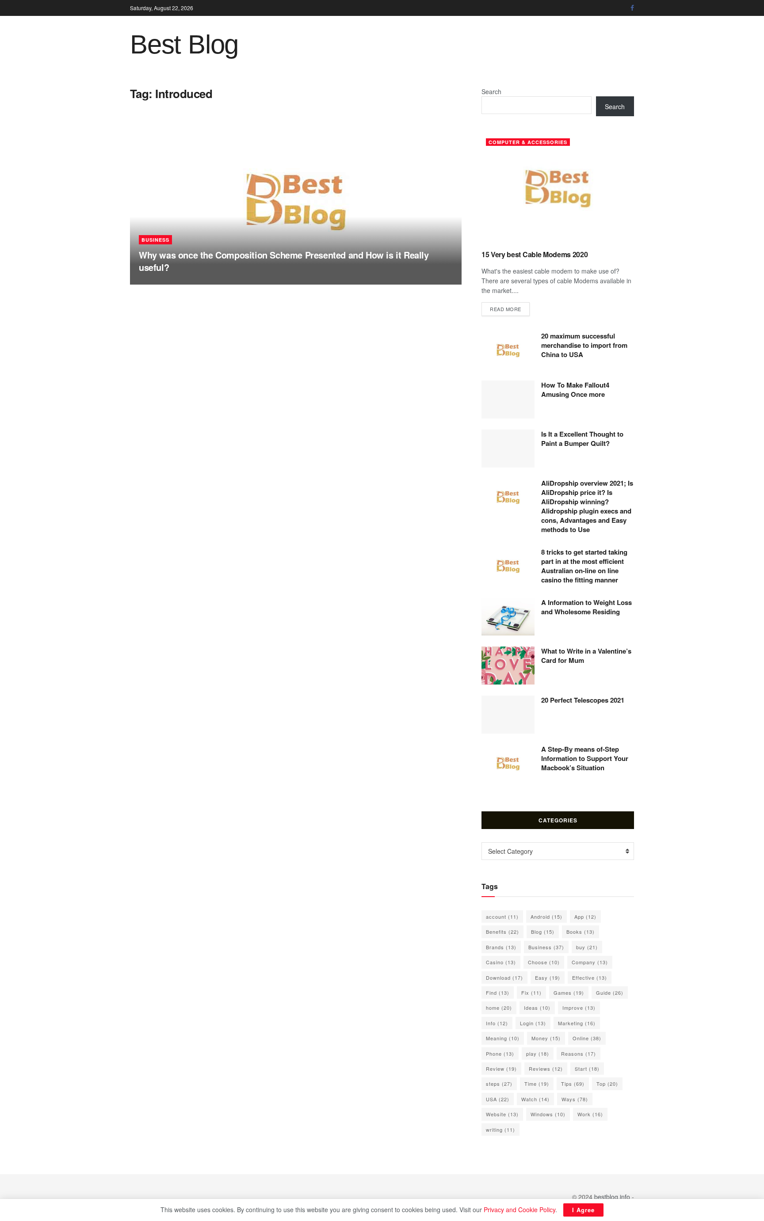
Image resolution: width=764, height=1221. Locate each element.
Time (536, 1083)
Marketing (577, 1023)
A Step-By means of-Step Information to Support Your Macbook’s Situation (584, 758)
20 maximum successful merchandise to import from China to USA (584, 345)
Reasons (578, 1053)
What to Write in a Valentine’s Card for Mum (586, 655)
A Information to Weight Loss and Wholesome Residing (586, 606)
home (499, 1007)
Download (504, 977)
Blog (542, 931)
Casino (501, 962)
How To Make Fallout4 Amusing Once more (575, 389)
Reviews (546, 1068)
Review (501, 1068)
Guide (609, 992)
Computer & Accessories (528, 142)
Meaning (503, 1038)
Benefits (502, 931)
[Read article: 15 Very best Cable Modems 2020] (557, 188)
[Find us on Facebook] (632, 8)
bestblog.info (612, 1196)
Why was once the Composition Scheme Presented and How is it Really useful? (284, 261)
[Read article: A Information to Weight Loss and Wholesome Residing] (508, 617)
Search (491, 91)
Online (587, 1038)
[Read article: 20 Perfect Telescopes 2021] (508, 715)
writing (500, 1129)
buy (587, 947)
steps (499, 1083)
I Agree (583, 1210)
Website (502, 1114)
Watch (535, 1099)
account (502, 916)
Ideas (537, 1007)
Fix (531, 992)
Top (607, 1083)
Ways (575, 1099)
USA (497, 1099)
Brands (501, 947)
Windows (548, 1114)
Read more (510, 308)
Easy (547, 977)
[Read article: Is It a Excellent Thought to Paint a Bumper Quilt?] (508, 449)
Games (569, 992)
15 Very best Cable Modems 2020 (534, 254)
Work (590, 1114)
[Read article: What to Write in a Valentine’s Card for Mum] (508, 666)
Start (587, 1068)
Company (590, 962)
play (537, 1053)
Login (533, 1023)
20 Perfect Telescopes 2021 (582, 700)
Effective (589, 977)
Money (546, 1038)
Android (546, 916)
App (585, 916)
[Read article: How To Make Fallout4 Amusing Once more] (508, 399)
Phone (500, 1053)
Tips (572, 1083)
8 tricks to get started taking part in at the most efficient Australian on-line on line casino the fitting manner (584, 566)
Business (155, 239)
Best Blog (184, 44)
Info (497, 1023)
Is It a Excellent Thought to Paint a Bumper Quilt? (582, 438)
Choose (544, 962)
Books (580, 931)
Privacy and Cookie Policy (519, 1209)
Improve (579, 1007)
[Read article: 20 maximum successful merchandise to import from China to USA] (508, 350)
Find (497, 992)
